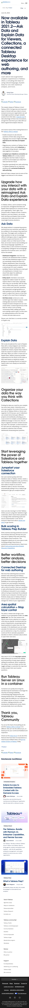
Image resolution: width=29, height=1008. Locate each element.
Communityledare (8, 928)
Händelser (6, 943)
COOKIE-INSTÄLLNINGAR (8, 993)
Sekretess (6, 990)
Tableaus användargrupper (11, 926)
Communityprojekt (9, 934)
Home (4, 7)
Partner (6, 949)
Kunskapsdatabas (8, 963)
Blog (7, 7)
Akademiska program (9, 940)
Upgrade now (20, 117)
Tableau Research (8, 911)
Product (10, 7)
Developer (17, 983)
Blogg (11, 983)
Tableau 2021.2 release (11, 131)
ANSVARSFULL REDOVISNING (17, 990)
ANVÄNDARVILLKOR (19, 986)
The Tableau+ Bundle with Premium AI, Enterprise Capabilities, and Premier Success (13, 833)
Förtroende (5, 983)
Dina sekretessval (22, 993)
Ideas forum (13, 736)
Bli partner (6, 955)
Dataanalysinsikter (8, 908)
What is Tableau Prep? (13, 881)
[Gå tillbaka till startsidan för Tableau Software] (7, 2)
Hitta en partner (8, 952)
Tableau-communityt (10, 920)
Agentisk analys (8, 902)
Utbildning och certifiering (11, 966)
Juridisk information (9, 986)
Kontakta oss (7, 914)
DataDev (6, 931)
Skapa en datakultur (9, 905)
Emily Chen (10, 92)
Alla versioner (7, 972)
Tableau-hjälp (7, 969)
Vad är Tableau (8, 899)
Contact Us (24, 983)
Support (6, 961)
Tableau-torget (8, 937)
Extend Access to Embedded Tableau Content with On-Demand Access (12, 789)
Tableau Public (8, 923)
